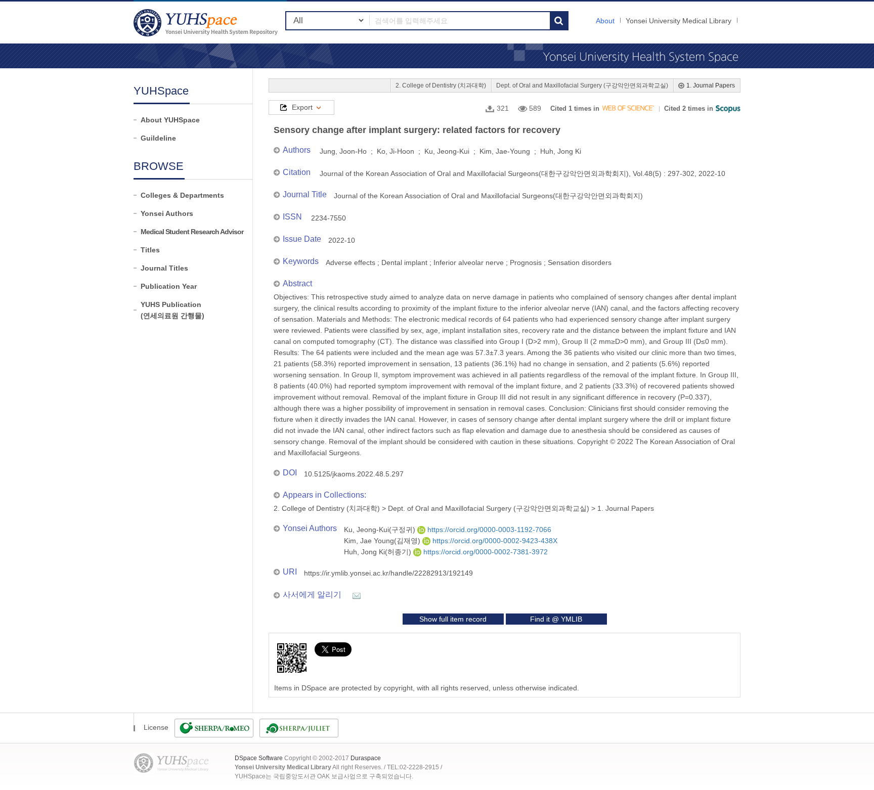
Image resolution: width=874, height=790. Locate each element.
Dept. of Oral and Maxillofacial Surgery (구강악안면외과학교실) (582, 85)
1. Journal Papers (710, 85)
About (605, 21)
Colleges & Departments (182, 195)
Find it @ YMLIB (556, 619)
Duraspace (366, 758)
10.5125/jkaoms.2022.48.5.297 (354, 474)
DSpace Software (259, 758)
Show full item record (453, 619)
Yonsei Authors (167, 213)
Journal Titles (164, 268)
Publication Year (169, 286)
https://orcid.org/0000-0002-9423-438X (493, 541)
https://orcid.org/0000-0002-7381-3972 (484, 552)
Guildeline (158, 138)
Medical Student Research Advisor (192, 232)
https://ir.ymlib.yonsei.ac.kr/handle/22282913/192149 (388, 573)
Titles (150, 250)
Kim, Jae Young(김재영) (383, 541)
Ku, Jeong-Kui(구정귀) (380, 529)
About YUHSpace (170, 120)
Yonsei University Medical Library (678, 21)
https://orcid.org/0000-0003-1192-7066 (488, 529)
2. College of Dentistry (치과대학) (441, 85)
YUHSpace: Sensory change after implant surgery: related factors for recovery (207, 22)
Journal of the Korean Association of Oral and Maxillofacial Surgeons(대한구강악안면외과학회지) (488, 196)
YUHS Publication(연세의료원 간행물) (172, 310)
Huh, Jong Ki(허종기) (378, 552)
